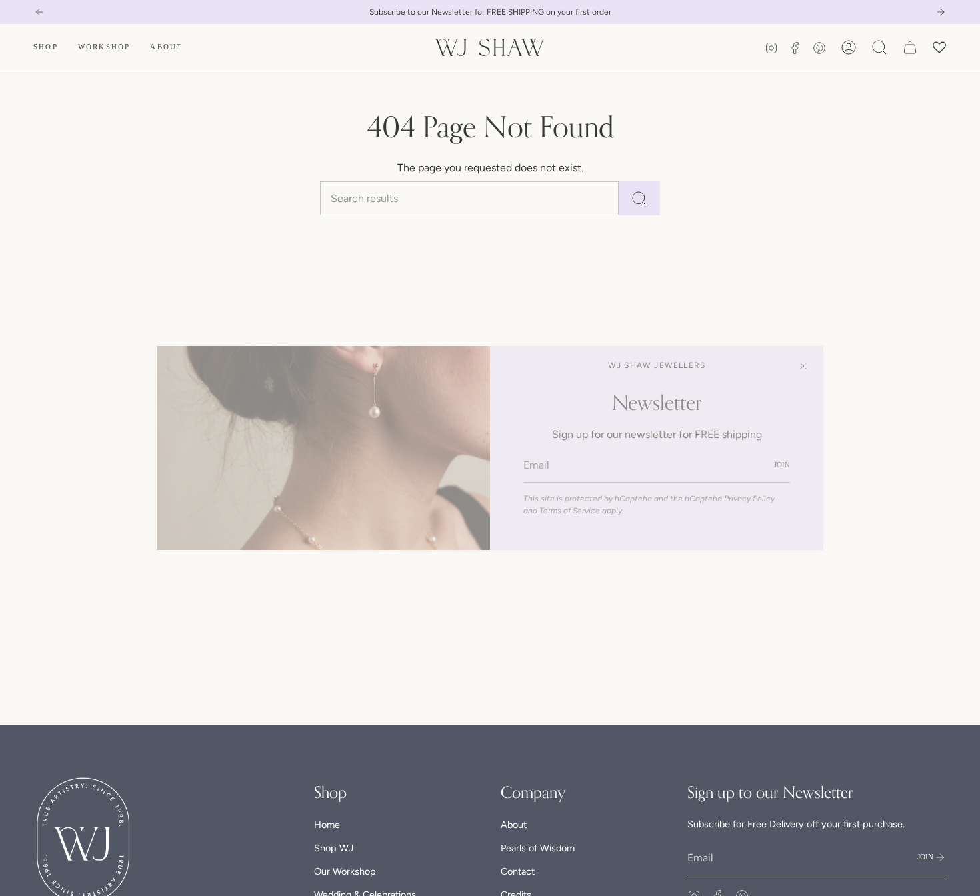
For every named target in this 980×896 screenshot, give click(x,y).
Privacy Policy (749, 498)
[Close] (803, 366)
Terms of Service (569, 510)
